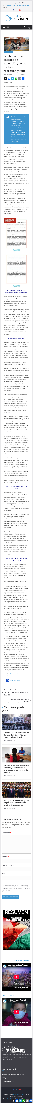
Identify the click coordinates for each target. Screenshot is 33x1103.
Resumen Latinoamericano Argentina (13, 1074)
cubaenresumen (21, 74)
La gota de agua (8, 995)
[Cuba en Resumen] (4, 27)
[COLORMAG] (13, 1047)
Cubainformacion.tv (8, 1081)
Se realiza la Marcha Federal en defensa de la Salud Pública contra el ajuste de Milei (16, 734)
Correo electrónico (9, 865)
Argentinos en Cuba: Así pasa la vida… (16, 960)
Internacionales (8, 52)
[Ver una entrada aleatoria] (29, 27)
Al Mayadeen (6, 1078)
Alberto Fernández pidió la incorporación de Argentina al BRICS (17, 700)
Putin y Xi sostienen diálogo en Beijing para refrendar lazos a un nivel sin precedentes (16, 802)
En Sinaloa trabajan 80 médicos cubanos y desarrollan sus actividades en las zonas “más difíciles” (16, 768)
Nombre (5, 857)
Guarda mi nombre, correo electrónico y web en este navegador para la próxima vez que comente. (16, 888)
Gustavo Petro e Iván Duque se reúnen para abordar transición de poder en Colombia (17, 692)
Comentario (6, 833)
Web (3, 874)
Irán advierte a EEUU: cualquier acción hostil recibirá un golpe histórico (18, 6)
